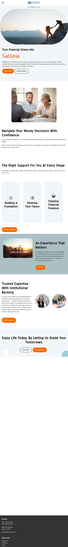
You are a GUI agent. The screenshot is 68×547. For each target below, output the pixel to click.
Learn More (25, 350)
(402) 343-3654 (9, 524)
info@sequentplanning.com (8, 532)
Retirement (5, 541)
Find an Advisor (39, 350)
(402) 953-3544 (9, 522)
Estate (3, 545)
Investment (4, 543)
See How (40, 267)
